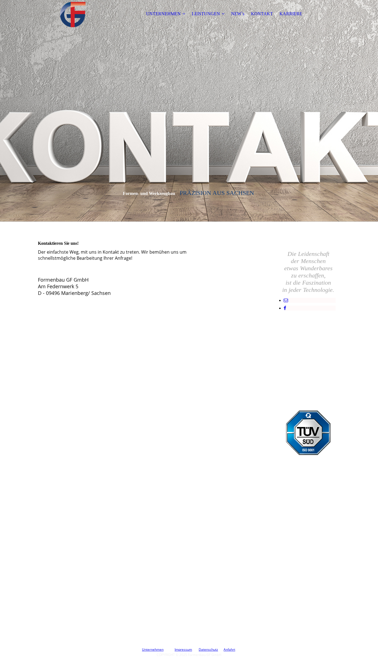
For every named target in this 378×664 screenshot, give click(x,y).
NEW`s (237, 13)
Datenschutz (208, 649)
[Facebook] (285, 308)
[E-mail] (286, 300)
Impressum (183, 649)
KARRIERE (290, 13)
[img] (72, 14)
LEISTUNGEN (206, 13)
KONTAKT (262, 13)
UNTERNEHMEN (163, 13)
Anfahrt (229, 649)
